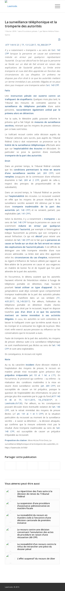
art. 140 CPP (53, 85)
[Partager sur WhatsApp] (32, 466)
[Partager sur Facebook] (10, 466)
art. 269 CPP (45, 173)
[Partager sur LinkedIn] (43, 466)
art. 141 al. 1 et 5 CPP (30, 413)
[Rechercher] (49, 6)
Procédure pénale (29, 31)
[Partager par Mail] (54, 466)
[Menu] (56, 6)
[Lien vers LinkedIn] (53, 586)
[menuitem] (49, 6)
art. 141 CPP (24, 213)
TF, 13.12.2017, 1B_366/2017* (36, 44)
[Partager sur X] (21, 466)
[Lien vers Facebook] (49, 586)
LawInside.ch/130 (13, 403)
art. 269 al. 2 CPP (29, 180)
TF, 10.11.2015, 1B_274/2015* (35, 399)
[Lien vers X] (58, 586)
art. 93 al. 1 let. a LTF (42, 375)
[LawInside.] (27, 6)
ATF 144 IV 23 (12, 44)
